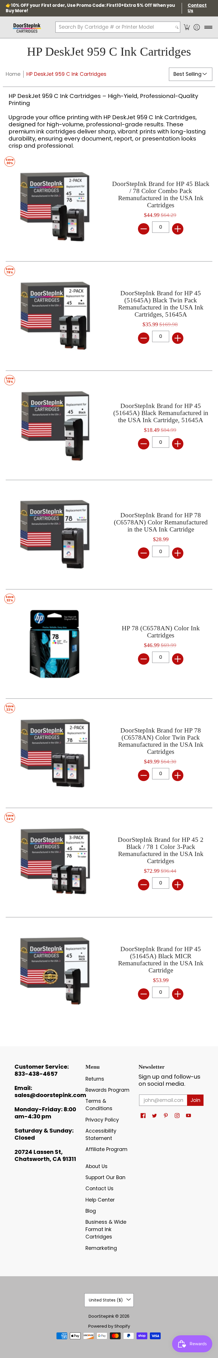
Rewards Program (107, 1090)
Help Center (100, 1199)
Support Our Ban (105, 1177)
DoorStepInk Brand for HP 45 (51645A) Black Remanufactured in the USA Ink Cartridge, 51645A (160, 413)
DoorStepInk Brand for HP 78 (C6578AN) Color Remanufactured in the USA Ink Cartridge (161, 522)
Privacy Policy (102, 1119)
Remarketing (101, 1248)
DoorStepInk (101, 1316)
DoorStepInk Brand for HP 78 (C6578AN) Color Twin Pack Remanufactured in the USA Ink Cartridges (161, 741)
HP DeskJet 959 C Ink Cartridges (66, 74)
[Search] (177, 27)
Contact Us (99, 1188)
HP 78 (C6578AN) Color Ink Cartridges (161, 632)
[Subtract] (143, 229)
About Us (96, 1166)
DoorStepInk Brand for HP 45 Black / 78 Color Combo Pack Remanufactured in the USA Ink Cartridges (160, 194)
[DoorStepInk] (27, 27)
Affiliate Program (106, 1149)
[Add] (177, 229)
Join (195, 1100)
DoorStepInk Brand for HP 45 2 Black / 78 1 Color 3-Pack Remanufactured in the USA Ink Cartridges (161, 850)
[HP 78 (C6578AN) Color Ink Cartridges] (54, 644)
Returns (94, 1078)
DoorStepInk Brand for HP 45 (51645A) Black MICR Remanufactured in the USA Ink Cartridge (161, 959)
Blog (90, 1211)
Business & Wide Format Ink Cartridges (105, 1229)
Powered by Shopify (109, 1326)
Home (13, 74)
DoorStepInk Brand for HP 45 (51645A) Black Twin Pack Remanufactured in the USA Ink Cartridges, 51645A (161, 304)
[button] (187, 27)
